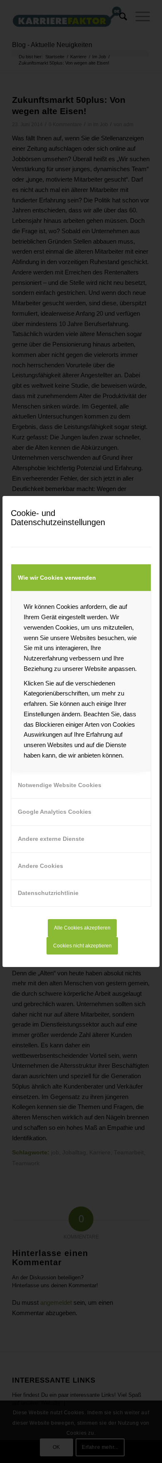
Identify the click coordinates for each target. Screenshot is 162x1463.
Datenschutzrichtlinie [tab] (48, 893)
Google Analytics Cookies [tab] (54, 811)
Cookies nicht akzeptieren (82, 946)
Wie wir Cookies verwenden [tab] (57, 577)
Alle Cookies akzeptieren (82, 928)
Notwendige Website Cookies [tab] (59, 785)
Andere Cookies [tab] (40, 865)
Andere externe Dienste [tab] (51, 838)
